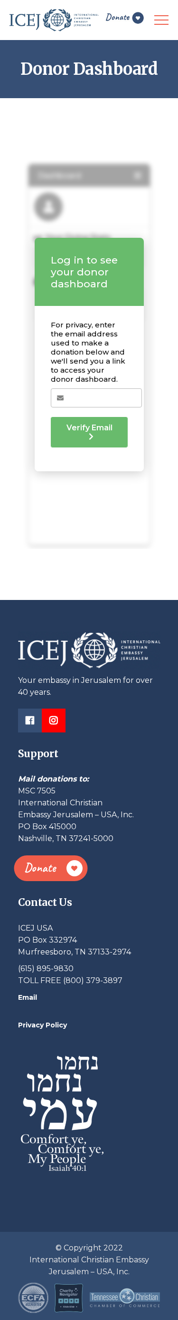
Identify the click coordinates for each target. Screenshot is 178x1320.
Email (27, 997)
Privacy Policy (42, 1025)
